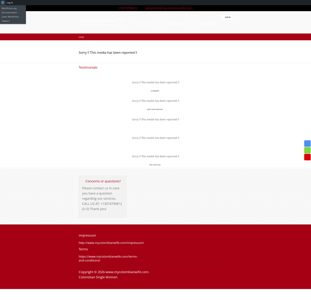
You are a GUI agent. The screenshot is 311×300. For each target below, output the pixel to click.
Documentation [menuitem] (9, 12)
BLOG (160, 24)
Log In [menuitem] (10, 2)
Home (81, 37)
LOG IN (227, 17)
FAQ (193, 24)
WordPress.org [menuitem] (9, 8)
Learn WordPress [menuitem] (10, 16)
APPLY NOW (208, 24)
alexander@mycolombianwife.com (168, 8)
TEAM (149, 24)
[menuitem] (3, 2)
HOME (137, 24)
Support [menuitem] (6, 21)
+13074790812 (126, 8)
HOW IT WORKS (177, 24)
